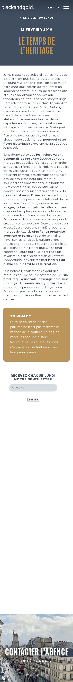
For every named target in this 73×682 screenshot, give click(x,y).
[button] (66, 7)
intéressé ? (36, 661)
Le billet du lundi (38, 18)
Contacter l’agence (36, 651)
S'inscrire (33, 399)
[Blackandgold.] (18, 7)
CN (58, 7)
